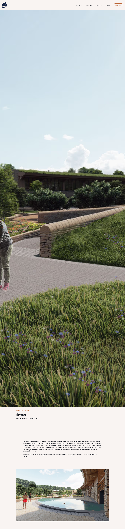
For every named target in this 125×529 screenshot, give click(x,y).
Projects (99, 5)
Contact (118, 5)
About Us (79, 5)
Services (89, 5)
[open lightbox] (62, 495)
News (108, 5)
